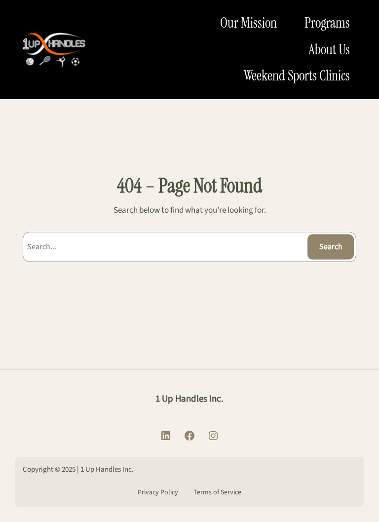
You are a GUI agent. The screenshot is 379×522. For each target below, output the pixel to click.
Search (330, 246)
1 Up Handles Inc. (189, 399)
